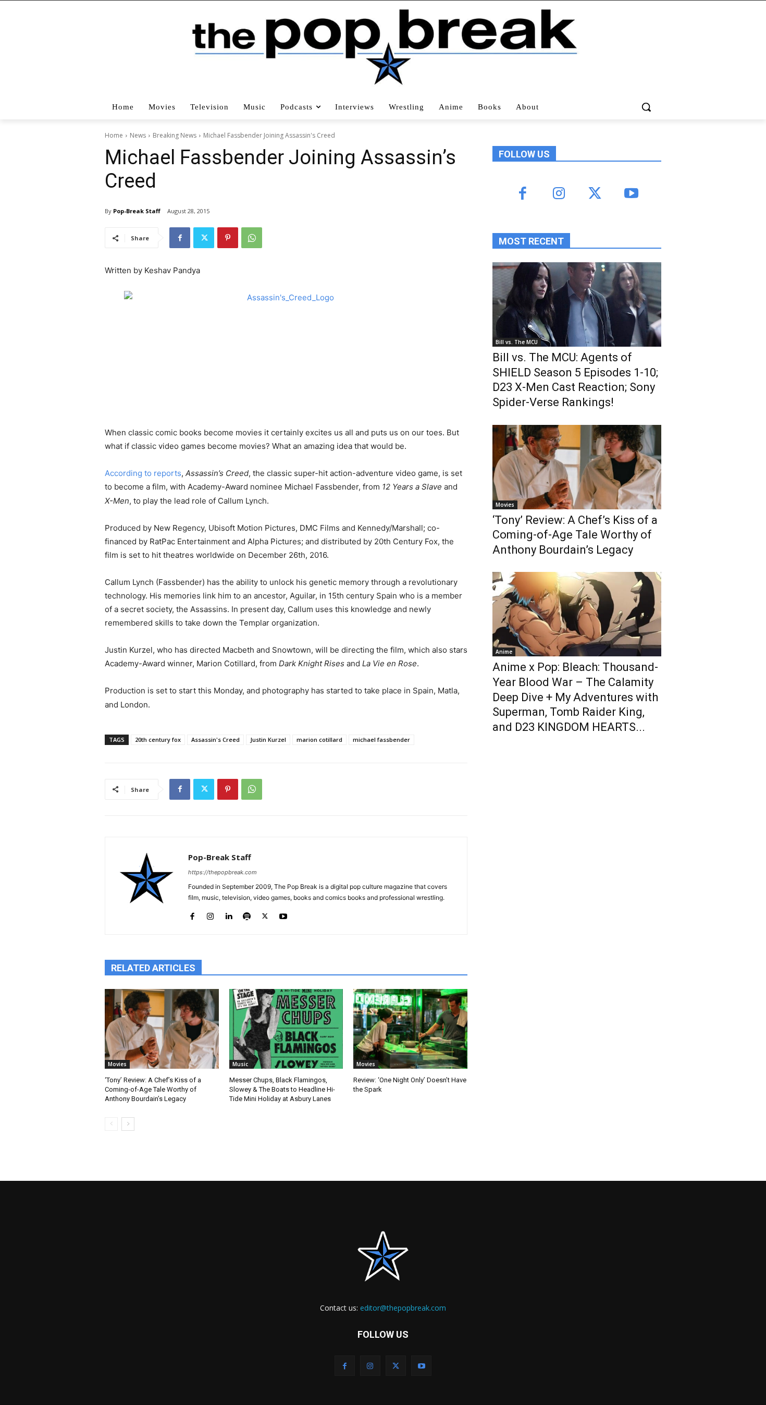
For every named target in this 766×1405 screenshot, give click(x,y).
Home (114, 135)
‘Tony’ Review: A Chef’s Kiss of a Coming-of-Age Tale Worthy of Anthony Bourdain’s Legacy (153, 1089)
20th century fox (158, 739)
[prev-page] (111, 1124)
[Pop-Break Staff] (146, 885)
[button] (647, 106)
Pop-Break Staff (136, 211)
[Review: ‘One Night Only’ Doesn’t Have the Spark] (410, 1029)
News (138, 135)
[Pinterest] (227, 237)
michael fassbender (381, 739)
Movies (117, 1064)
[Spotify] (247, 914)
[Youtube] (283, 914)
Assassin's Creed (215, 739)
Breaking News (174, 135)
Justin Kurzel (268, 739)
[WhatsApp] (251, 237)
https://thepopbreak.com (222, 872)
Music (240, 1064)
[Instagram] (210, 914)
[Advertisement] (570, 828)
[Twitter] (203, 237)
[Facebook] (179, 237)
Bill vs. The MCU (517, 342)
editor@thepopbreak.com (403, 1308)
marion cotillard (319, 739)
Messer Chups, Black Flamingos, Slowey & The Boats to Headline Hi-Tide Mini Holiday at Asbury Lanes (282, 1089)
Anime (504, 651)
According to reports (143, 473)
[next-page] (127, 1124)
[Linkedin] (228, 914)
